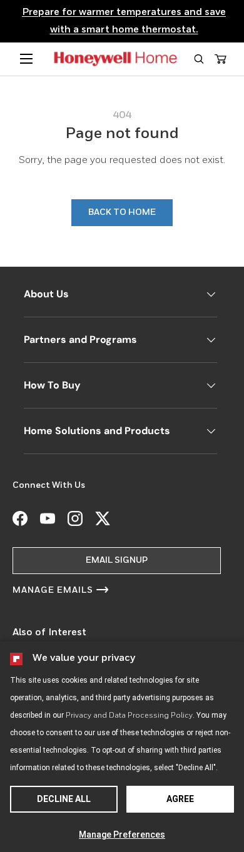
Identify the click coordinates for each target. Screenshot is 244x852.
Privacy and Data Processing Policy (129, 716)
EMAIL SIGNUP (117, 560)
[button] (199, 59)
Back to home (122, 212)
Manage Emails (53, 590)
